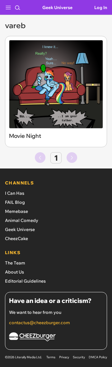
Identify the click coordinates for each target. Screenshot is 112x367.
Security (79, 357)
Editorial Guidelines (25, 281)
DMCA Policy (98, 357)
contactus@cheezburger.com (39, 322)
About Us (14, 272)
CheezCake (16, 238)
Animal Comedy (21, 220)
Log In (100, 7)
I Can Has (14, 193)
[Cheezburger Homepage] (56, 338)
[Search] (17, 7)
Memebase (16, 211)
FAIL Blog (15, 202)
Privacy (64, 357)
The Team (15, 263)
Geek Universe (57, 7)
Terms (50, 357)
